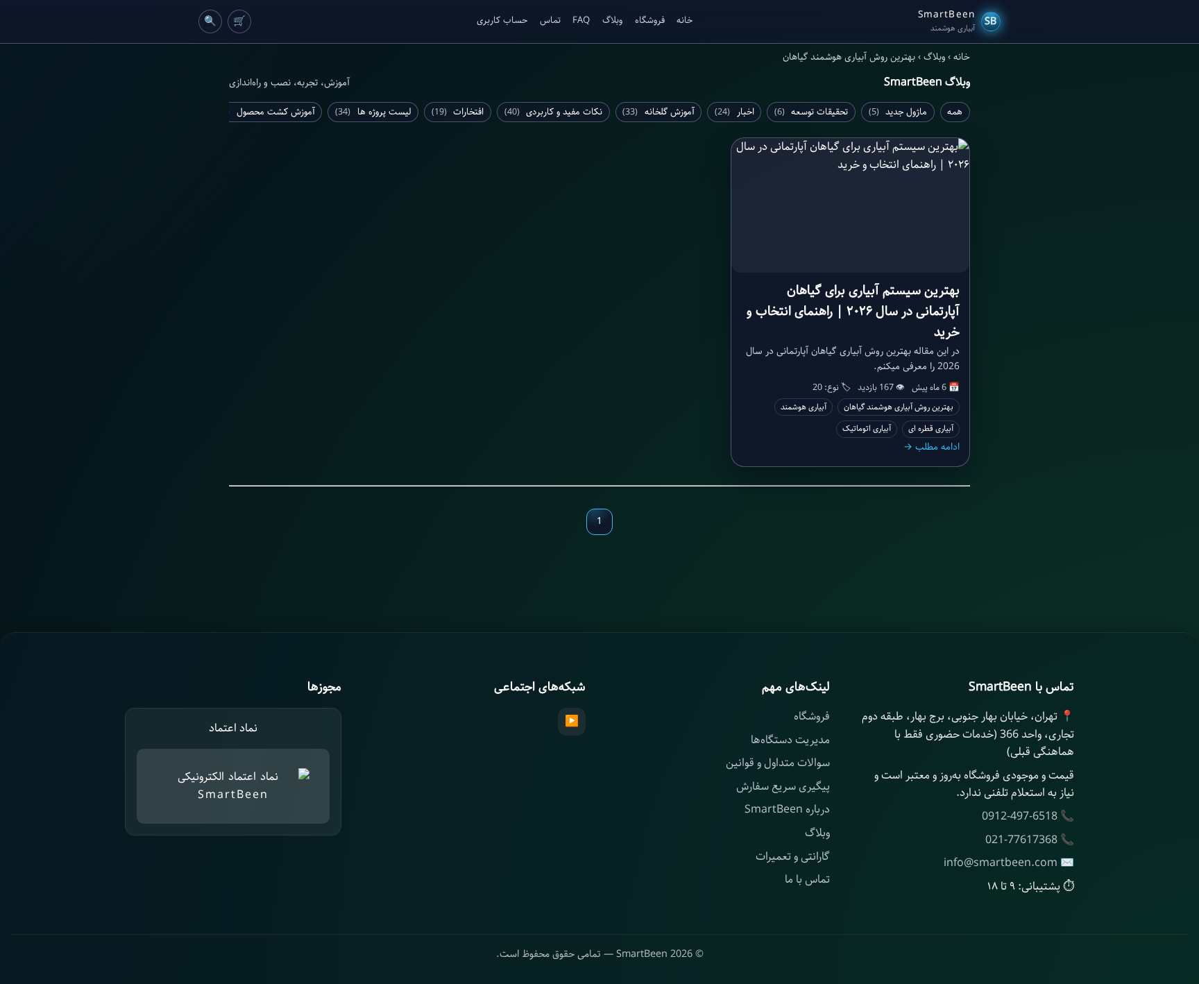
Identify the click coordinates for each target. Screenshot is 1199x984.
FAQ (581, 20)
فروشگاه (650, 20)
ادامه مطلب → (931, 447)
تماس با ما (807, 879)
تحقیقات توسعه (811, 112)
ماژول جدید (898, 112)
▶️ (572, 721)
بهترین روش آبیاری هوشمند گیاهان (898, 407)
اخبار (734, 112)
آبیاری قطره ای (930, 429)
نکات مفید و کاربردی (553, 112)
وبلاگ (612, 20)
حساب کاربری (502, 20)
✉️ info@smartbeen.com (1009, 863)
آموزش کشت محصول (264, 112)
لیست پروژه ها (373, 112)
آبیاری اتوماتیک (866, 429)
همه (954, 112)
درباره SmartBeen (787, 809)
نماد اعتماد (233, 728)
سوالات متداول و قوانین (778, 763)
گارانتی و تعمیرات (793, 856)
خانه (684, 20)
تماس (550, 20)
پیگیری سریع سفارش (783, 786)
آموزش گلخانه (658, 112)
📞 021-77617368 (1029, 840)
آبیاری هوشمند (803, 407)
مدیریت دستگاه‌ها (790, 740)
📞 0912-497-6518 (1028, 816)
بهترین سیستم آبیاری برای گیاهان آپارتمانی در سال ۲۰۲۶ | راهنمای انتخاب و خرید (853, 311)
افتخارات (458, 112)
